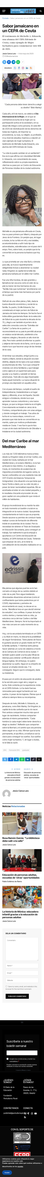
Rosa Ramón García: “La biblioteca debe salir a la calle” (21, 839)
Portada (5, 18)
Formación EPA (14, 750)
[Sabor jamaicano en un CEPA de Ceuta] (22, 86)
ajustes (20, 1166)
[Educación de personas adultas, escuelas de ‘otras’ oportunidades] (22, 860)
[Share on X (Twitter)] (4, 62)
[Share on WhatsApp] (18, 62)
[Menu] (3, 11)
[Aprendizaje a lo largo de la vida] (23, 11)
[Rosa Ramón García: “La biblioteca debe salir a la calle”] (22, 823)
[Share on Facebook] (9, 62)
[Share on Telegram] (13, 62)
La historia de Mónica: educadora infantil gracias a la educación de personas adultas (20, 914)
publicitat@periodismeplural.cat (16, 1113)
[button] (22, 1022)
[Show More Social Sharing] (23, 62)
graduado (25, 750)
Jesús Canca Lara (9, 53)
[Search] (40, 11)
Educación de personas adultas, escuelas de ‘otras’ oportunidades (32, 774)
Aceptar (7, 1173)
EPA (5, 750)
